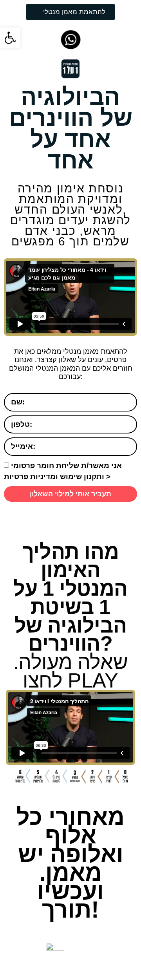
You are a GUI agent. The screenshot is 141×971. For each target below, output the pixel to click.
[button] (10, 37)
